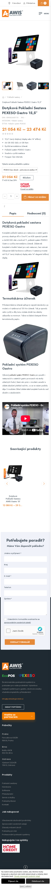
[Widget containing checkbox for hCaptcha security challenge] (24, 631)
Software (6, 790)
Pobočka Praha (11, 3)
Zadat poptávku (13, 707)
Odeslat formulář (20, 642)
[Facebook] (4, 206)
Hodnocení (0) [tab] (36, 213)
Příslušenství (7, 794)
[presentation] (7, 483)
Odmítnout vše (38, 881)
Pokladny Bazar (9, 801)
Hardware (6, 787)
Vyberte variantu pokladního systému (15, 164)
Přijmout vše (13, 881)
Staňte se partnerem (18, 716)
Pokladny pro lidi (9, 831)
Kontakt (5, 804)
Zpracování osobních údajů (14, 824)
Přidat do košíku (35, 197)
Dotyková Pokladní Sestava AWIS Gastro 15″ (13, 499)
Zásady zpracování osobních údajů (27, 876)
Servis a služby (8, 797)
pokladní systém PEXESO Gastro (22, 375)
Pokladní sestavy (13, 97)
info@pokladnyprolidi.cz (12, 699)
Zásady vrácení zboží (11, 827)
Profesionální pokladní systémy (16, 834)
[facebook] (26, 867)
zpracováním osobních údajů (17, 622)
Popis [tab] (13, 213)
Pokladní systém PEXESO (17, 124)
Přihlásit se (30, 3)
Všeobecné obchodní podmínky (16, 820)
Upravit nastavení (26, 886)
